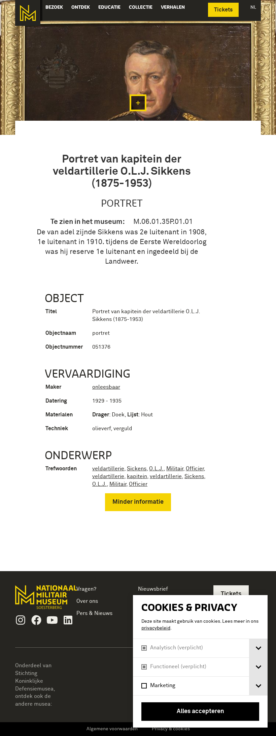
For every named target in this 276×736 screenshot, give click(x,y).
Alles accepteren (200, 711)
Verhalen (173, 7)
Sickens (136, 468)
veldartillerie (108, 468)
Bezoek (54, 7)
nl (253, 7)
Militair (174, 468)
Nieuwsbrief (153, 589)
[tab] (258, 648)
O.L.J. (156, 468)
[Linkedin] (68, 620)
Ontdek (80, 7)
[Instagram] (20, 620)
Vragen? (86, 589)
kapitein (137, 476)
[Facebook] (36, 620)
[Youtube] (52, 620)
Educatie (109, 7)
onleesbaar (106, 387)
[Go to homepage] (39, 600)
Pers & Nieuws (94, 613)
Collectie (140, 7)
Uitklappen (138, 102)
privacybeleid (155, 628)
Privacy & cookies (171, 729)
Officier (195, 468)
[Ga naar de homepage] (27, 13)
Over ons (87, 601)
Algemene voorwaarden (112, 729)
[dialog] (200, 661)
